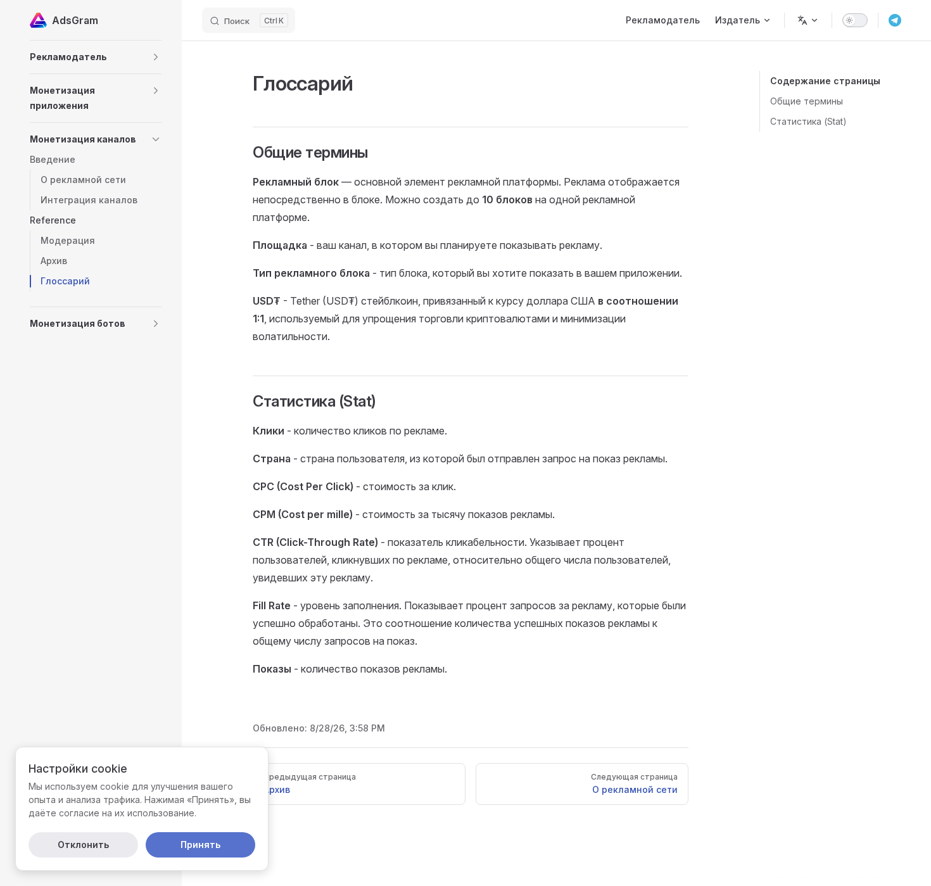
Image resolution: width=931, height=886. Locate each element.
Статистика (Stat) (808, 121)
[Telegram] (895, 20)
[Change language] (808, 20)
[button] (96, 57)
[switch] (855, 20)
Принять (200, 844)
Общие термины (806, 101)
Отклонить (83, 844)
